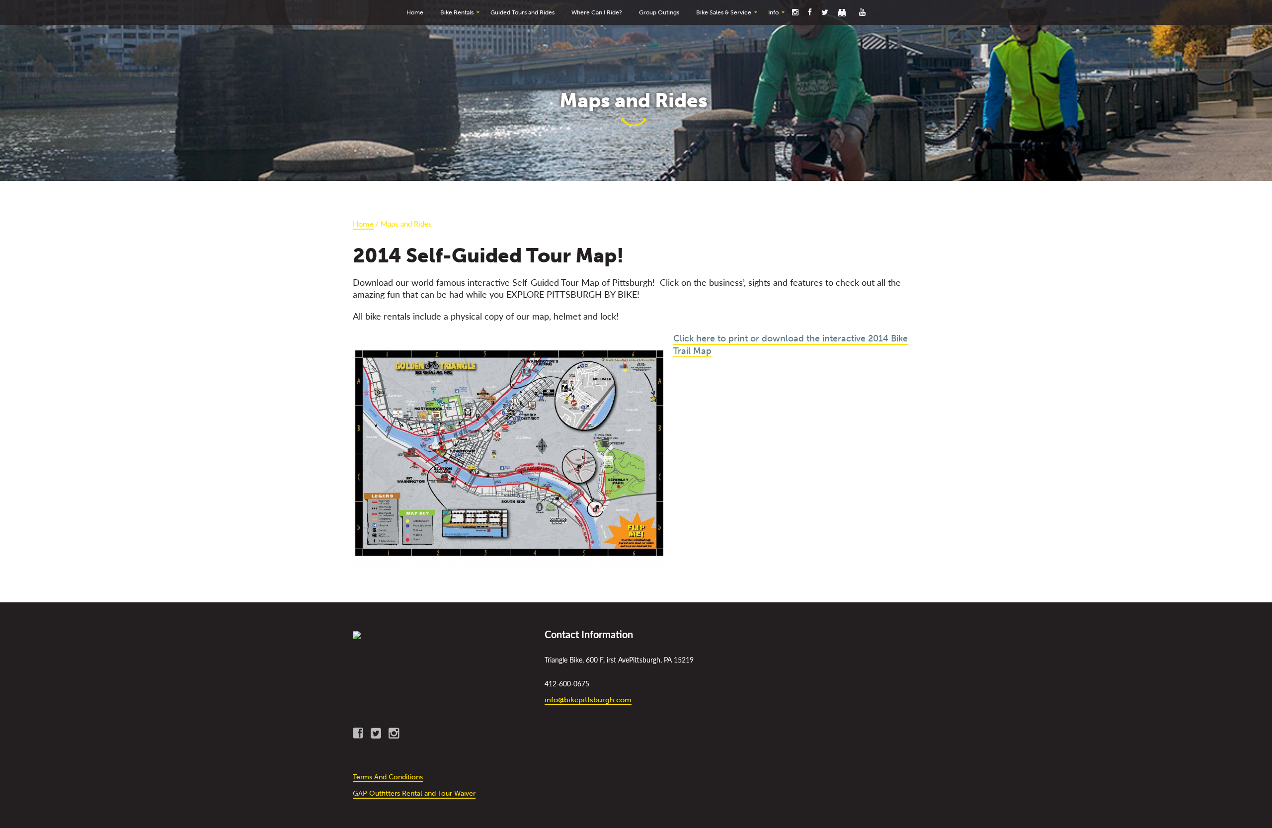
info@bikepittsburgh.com (588, 699)
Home (363, 224)
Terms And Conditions (388, 776)
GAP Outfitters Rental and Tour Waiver (414, 793)
